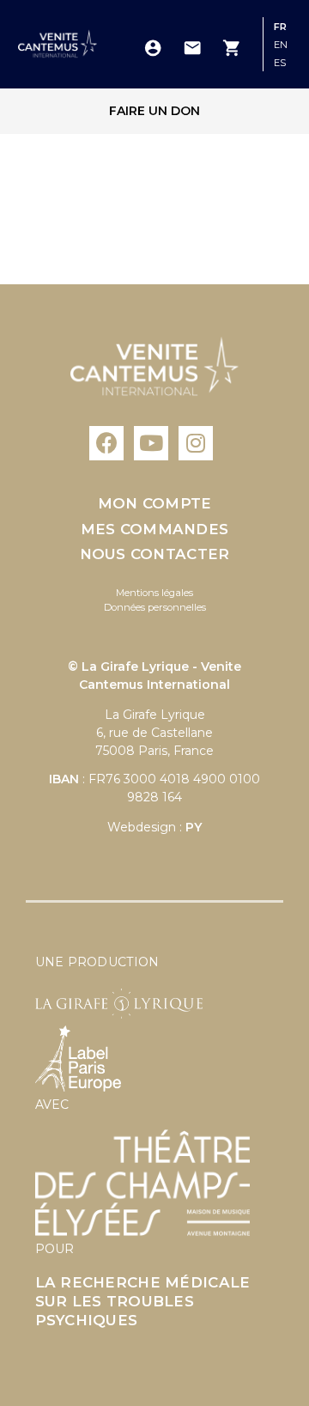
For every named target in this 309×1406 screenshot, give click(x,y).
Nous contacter (155, 554)
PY (193, 827)
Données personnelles (155, 607)
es (280, 63)
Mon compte (155, 503)
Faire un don (154, 111)
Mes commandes (155, 529)
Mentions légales (154, 593)
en (281, 45)
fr (280, 27)
